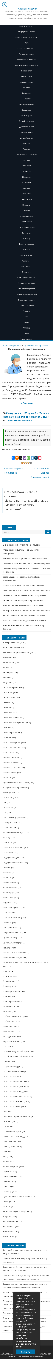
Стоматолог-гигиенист (26, 277)
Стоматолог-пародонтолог (26, 294)
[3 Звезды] (26, 463)
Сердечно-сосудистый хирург (16, 1051)
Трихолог (7, 1151)
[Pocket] (39, 458)
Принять (25, 1352)
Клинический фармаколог (14, 817)
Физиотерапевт (10, 1176)
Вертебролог (26, 76)
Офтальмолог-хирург (12, 942)
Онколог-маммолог (12, 917)
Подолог (7, 971)
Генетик (26, 87)
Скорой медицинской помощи (16, 1056)
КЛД (4, 812)
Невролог (26, 194)
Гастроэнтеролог (26, 82)
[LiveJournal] (36, 458)
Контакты (12, 1357)
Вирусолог (7, 682)
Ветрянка (7, 677)
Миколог (7, 867)
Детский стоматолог (26, 132)
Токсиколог (8, 1126)
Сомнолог (7, 1061)
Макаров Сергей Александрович (35, 590)
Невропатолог (26, 199)
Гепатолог (7, 707)
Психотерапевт (26, 255)
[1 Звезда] (22, 463)
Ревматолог (26, 261)
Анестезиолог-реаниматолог (26, 65)
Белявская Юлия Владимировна (35, 563)
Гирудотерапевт (10, 732)
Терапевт (26, 311)
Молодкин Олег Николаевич (33, 620)
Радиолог (7, 1011)
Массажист (26, 182)
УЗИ (26, 317)
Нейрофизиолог (10, 887)
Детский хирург (26, 138)
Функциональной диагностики (16, 1196)
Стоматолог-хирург (26, 305)
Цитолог (7, 1206)
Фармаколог (8, 1171)
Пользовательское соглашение (31, 1357)
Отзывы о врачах (27, 8)
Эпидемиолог (9, 1231)
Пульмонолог (9, 1006)
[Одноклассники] (17, 458)
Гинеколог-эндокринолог (14, 722)
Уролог (26, 322)
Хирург (26, 333)
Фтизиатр (26, 328)
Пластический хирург (26, 227)
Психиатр (26, 238)
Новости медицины (26, 26)
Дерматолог (27, 110)
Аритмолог (8, 657)
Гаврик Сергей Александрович (36, 610)
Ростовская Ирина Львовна (31, 585)
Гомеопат (26, 99)
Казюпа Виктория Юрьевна (31, 605)
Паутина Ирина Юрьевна (28, 545)
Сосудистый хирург (11, 1066)
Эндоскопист (9, 1226)
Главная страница (11, 345)
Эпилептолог (9, 1236)
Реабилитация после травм (26, 37)
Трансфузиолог (10, 1146)
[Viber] (24, 458)
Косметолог (26, 171)
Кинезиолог (8, 807)
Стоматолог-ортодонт (26, 283)
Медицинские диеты (26, 32)
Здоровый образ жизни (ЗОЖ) (16, 782)
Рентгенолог (26, 266)
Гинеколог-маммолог (12, 717)
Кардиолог (26, 166)
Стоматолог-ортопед (26, 289)
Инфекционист (9, 792)
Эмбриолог (8, 1216)
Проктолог (26, 233)
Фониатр (7, 1186)
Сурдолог (7, 1111)
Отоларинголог (26, 216)
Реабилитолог (9, 1021)
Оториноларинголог (12, 932)
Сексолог (7, 1046)
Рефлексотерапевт (11, 1041)
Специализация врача (26, 48)
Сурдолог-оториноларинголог (17, 1116)
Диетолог (26, 160)
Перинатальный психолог (26, 155)
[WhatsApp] (28, 458)
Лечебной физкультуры (13, 832)
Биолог (6, 667)
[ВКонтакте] (13, 458)
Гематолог (8, 692)
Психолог (26, 249)
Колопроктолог (10, 822)
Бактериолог (26, 71)
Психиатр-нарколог (27, 244)
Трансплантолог (10, 1141)
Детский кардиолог (26, 121)
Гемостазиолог (10, 697)
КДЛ (4, 802)
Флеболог (7, 1181)
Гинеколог (26, 93)
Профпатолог (9, 981)
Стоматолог (26, 272)
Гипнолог (7, 727)
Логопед (26, 143)
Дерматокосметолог (12, 747)
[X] (20, 458)
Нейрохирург (8, 892)
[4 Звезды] (29, 463)
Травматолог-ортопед (36, 345)
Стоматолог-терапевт (26, 300)
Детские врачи (26, 115)
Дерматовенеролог (27, 104)
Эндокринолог (27, 339)
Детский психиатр (26, 127)
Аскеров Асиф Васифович (31, 600)
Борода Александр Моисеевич (33, 558)
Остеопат (7, 922)
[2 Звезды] (24, 463)
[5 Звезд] (31, 463)
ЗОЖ (26, 43)
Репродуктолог (10, 1036)
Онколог (26, 210)
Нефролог (26, 205)
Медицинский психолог (13, 862)
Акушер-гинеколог (26, 54)
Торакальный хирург (12, 1131)
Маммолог (26, 177)
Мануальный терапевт (13, 847)
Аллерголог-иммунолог (26, 60)
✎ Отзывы (26, 403)
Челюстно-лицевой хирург (15, 1211)
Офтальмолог (26, 222)
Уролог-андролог (11, 1166)
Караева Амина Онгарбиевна (32, 595)
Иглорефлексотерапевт (14, 787)
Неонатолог (8, 897)
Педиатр (26, 149)
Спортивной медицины (13, 1071)
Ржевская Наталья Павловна (31, 615)
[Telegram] (32, 458)
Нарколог (26, 188)
